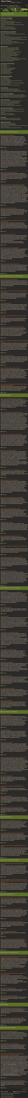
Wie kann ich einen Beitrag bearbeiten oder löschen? (10, 48)
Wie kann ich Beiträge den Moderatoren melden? (9, 57)
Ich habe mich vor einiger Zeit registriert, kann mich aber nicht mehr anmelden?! (12, 25)
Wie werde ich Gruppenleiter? (6, 81)
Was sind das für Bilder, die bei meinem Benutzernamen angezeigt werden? (14, 39)
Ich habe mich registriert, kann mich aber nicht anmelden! (11, 22)
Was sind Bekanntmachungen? (6, 70)
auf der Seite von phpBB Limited (14, 1037)
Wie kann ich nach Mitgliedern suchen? (7, 104)
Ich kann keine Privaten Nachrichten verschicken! (9, 88)
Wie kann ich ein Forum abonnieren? (7, 113)
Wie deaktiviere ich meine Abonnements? (8, 114)
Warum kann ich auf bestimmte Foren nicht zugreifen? (10, 54)
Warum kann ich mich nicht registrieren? (8, 21)
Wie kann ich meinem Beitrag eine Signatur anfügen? (10, 49)
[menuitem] (14, 2)
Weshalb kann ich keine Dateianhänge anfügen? (9, 55)
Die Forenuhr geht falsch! (5, 36)
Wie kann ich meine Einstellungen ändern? (8, 32)
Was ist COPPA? (4, 20)
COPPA (13, 188)
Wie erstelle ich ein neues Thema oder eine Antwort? (10, 47)
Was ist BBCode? (4, 64)
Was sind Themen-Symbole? (6, 73)
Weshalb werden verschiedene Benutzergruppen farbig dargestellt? (12, 82)
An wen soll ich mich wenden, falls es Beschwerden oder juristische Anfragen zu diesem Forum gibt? (14, 126)
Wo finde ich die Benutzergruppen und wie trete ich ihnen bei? (11, 80)
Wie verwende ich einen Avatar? (6, 40)
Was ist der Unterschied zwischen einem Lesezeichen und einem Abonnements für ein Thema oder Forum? (12, 110)
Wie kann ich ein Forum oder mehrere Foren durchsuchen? (11, 100)
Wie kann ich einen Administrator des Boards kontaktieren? (11, 127)
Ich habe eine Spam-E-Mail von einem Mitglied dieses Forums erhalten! (13, 91)
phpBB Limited (3, 335)
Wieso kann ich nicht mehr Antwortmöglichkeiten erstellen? (11, 52)
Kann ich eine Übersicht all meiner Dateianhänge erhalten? (11, 119)
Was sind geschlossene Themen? (7, 72)
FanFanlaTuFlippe (10, 1094)
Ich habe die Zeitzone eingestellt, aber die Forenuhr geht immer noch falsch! (14, 37)
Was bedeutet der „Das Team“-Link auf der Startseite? (10, 85)
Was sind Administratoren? (5, 77)
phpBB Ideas (6, 1047)
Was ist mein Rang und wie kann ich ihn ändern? (9, 41)
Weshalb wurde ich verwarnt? (6, 56)
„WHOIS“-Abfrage (6, 1059)
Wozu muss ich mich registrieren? (7, 19)
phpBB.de (12, 335)
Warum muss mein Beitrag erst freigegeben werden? (10, 59)
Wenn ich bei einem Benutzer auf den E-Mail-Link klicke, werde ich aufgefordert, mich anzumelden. (12, 43)
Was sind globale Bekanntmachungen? (7, 69)
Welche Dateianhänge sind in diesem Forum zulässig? (10, 118)
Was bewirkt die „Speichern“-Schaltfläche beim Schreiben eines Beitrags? (13, 58)
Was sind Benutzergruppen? (6, 79)
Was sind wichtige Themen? (5, 71)
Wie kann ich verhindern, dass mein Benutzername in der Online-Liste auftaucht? (13, 34)
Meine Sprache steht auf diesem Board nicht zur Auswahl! (11, 38)
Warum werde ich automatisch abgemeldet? (8, 27)
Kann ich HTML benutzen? (5, 65)
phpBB (6, 1093)
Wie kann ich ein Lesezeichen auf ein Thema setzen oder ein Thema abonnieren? (12, 112)
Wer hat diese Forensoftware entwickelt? (8, 123)
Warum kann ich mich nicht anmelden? (7, 23)
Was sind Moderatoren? (5, 78)
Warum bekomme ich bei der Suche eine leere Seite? (10, 103)
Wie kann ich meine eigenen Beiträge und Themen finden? (11, 105)
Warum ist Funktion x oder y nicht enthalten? (8, 124)
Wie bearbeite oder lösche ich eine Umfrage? (8, 53)
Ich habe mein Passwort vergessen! (7, 26)
